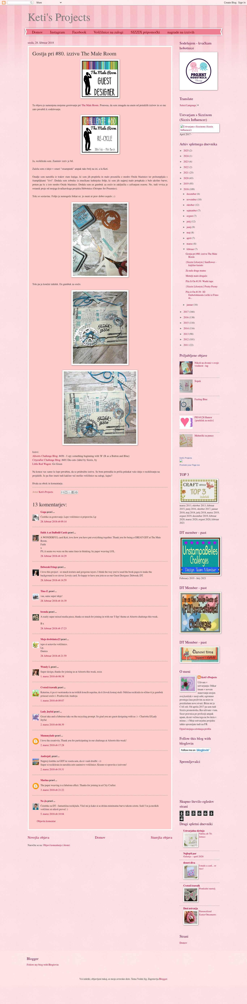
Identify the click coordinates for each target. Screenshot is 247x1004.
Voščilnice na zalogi (108, 32)
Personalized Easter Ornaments (207, 913)
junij (189, 227)
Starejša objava (161, 837)
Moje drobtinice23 (50, 639)
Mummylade (47, 735)
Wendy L (45, 667)
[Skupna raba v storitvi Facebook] (73, 492)
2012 (186, 339)
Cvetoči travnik (49, 687)
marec (190, 243)
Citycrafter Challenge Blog (46, 460)
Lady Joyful (47, 711)
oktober (191, 205)
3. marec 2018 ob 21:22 (52, 790)
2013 (186, 334)
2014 (186, 328)
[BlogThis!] (66, 492)
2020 (186, 178)
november (192, 199)
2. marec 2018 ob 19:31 (52, 769)
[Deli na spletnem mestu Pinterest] (76, 492)
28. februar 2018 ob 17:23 (54, 628)
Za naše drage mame (196, 270)
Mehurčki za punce (204, 435)
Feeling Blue (201, 399)
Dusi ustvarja (190, 908)
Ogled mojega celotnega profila (195, 729)
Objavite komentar (46, 821)
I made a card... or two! (207, 867)
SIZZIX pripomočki (145, 32)
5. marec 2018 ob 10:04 (52, 814)
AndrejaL (46, 756)
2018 (186, 189)
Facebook (79, 32)
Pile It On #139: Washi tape (199, 281)
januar (190, 304)
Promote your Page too (190, 465)
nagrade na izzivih (180, 32)
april (189, 238)
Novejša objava (38, 837)
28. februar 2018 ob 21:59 (54, 655)
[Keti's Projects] (181, 461)
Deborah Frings (49, 567)
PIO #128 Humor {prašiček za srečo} (204, 419)
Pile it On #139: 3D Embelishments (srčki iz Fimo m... (202, 294)
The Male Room (90, 105)
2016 (186, 317)
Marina (45, 780)
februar (191, 249)
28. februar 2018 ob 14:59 (54, 580)
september (192, 210)
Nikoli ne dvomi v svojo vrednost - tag (207, 364)
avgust (190, 216)
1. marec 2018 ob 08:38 (52, 676)
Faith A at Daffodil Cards (54, 532)
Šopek (198, 381)
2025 (186, 150)
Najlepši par (189, 853)
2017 (186, 311)
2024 (186, 156)
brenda (44, 612)
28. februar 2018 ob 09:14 (54, 521)
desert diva (189, 862)
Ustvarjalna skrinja (194, 831)
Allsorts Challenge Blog (45, 456)
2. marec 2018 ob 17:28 (52, 745)
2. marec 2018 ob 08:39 (52, 724)
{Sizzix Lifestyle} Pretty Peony (202, 286)
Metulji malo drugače (196, 275)
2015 (186, 322)
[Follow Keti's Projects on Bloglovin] (195, 751)
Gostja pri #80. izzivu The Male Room (201, 255)
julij (189, 221)
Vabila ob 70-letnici (205, 835)
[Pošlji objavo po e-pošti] (62, 492)
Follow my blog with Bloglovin (43, 964)
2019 (186, 183)
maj (189, 232)
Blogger (163, 979)
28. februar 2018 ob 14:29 (54, 556)
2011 (186, 345)
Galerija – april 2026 (193, 856)
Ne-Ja (44, 801)
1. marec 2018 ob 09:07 (52, 700)
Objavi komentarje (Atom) (56, 845)
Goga (43, 512)
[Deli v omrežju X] (69, 492)
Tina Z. (44, 591)
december (192, 193)
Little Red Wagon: (42, 464)
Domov (37, 32)
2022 (186, 167)
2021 (186, 172)
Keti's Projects (59, 16)
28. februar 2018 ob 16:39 (54, 600)
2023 (186, 161)
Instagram (57, 32)
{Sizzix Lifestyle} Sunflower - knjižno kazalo (201, 263)
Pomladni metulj (207, 888)
